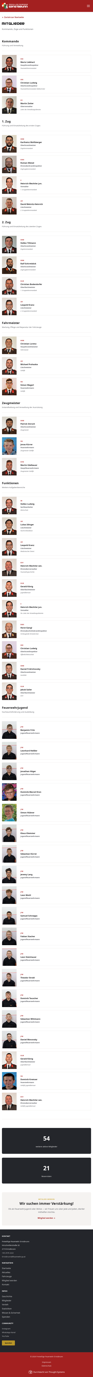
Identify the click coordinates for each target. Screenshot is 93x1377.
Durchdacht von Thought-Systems (49, 1372)
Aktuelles (6, 1272)
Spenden (6, 1316)
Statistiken (7, 1308)
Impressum (46, 1362)
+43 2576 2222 (8, 1253)
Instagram (6, 1328)
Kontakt (5, 1284)
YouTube (5, 1336)
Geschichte (7, 1296)
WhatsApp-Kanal (9, 1332)
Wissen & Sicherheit (11, 1312)
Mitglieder (6, 1300)
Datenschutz (46, 1366)
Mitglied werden (9, 1280)
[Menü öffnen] (88, 6)
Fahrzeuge (7, 1276)
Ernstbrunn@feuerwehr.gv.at (13, 1257)
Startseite (6, 1268)
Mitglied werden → (46, 1218)
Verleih (5, 1304)
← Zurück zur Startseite (13, 17)
